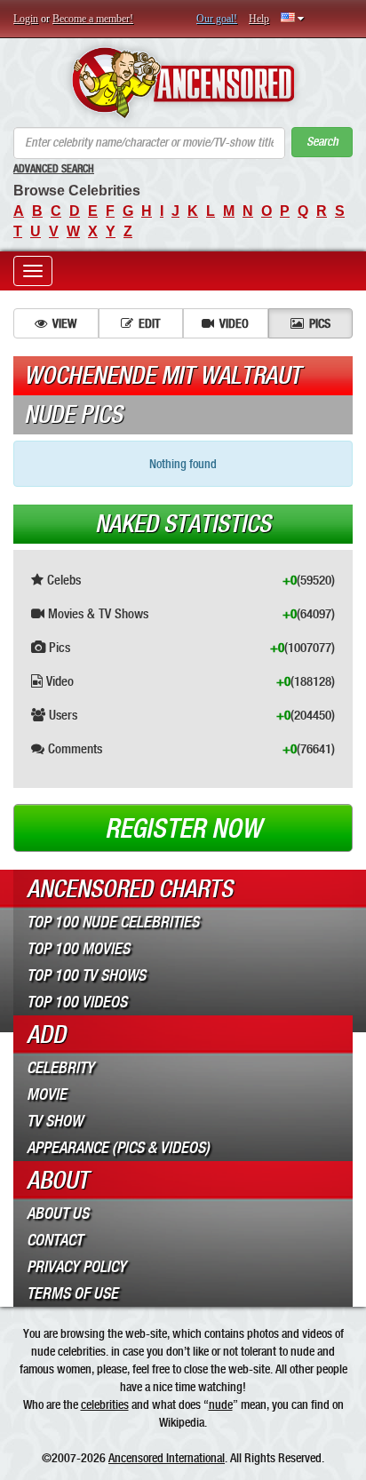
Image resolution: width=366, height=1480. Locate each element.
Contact (55, 1240)
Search (322, 141)
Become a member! (92, 18)
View (64, 323)
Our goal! (216, 18)
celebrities (105, 1404)
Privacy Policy (76, 1267)
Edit (149, 323)
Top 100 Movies (78, 949)
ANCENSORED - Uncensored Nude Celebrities (183, 82)
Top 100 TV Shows (86, 975)
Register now (183, 829)
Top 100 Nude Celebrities (113, 922)
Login (25, 18)
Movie (47, 1094)
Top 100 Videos (77, 1002)
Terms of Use (72, 1293)
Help (259, 18)
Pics (319, 323)
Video (234, 323)
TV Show (55, 1121)
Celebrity (60, 1068)
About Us (58, 1213)
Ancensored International (166, 1458)
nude (221, 1404)
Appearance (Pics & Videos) (118, 1148)
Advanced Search (53, 169)
